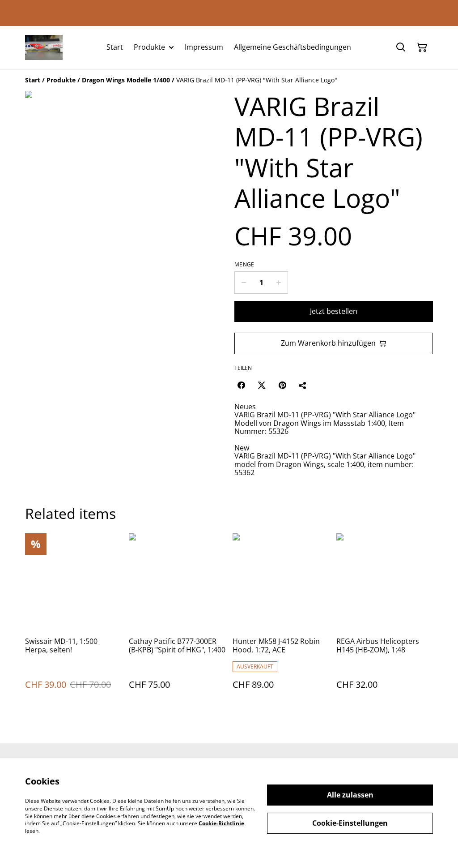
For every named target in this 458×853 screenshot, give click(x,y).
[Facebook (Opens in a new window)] (241, 385)
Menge (244, 264)
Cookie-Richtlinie (221, 823)
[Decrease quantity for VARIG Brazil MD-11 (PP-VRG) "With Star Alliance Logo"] (243, 282)
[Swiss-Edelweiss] (44, 47)
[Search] (400, 47)
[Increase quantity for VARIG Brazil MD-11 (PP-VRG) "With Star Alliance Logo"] (279, 282)
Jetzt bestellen (333, 311)
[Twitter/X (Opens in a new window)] (261, 385)
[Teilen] (303, 385)
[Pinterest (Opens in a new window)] (282, 385)
